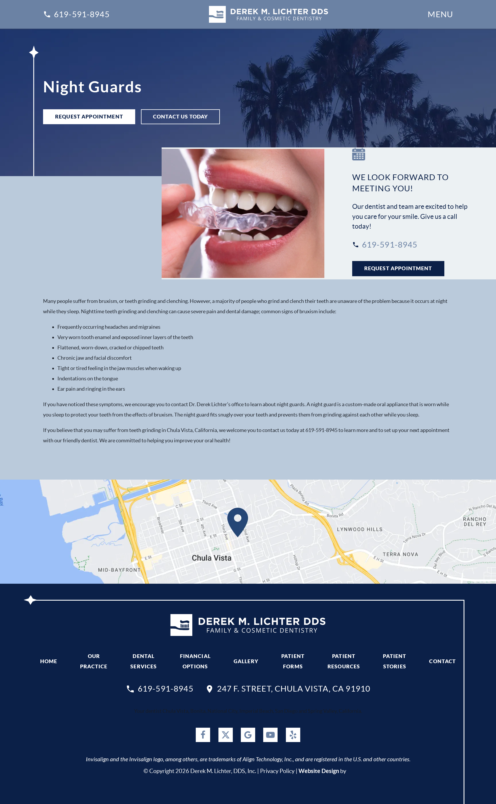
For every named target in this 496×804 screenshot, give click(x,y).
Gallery (246, 661)
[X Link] (225, 735)
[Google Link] (248, 735)
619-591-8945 (82, 14)
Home (48, 661)
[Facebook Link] (203, 735)
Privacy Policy (277, 771)
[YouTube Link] (270, 735)
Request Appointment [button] (89, 117)
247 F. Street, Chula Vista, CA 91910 (293, 688)
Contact (442, 661)
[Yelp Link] (293, 735)
